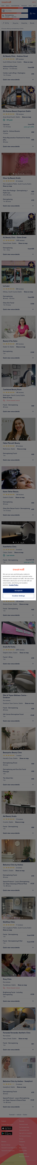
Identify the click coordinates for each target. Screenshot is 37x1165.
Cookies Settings (18, 596)
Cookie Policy (13, 585)
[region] (18, 582)
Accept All (18, 590)
